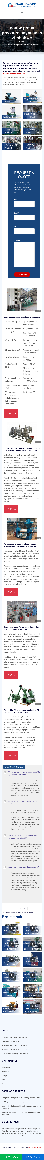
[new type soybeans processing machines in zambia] (32, 975)
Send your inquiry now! (14, 73)
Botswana (5, 1071)
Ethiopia (5, 1075)
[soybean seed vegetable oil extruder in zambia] (11, 991)
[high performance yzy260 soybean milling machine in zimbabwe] (11, 944)
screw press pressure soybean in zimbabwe (23, 44)
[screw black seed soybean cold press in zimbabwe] (11, 959)
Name (16, 199)
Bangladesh (6, 1067)
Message (17, 240)
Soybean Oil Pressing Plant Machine (15, 1049)
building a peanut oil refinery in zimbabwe (18, 1102)
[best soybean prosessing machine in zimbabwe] (32, 959)
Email (16, 213)
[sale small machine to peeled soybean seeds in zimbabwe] (32, 944)
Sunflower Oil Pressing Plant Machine (15, 1053)
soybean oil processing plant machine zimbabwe (18, 912)
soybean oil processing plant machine (14, 909)
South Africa (6, 1084)
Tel (15, 226)
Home (23, 42)
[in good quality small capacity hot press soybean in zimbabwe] (32, 928)
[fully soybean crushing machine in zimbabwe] (11, 928)
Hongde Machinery (34, 1147)
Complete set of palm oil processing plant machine (21, 1097)
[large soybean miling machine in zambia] (11, 1006)
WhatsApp (13, 1157)
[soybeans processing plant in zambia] (32, 991)
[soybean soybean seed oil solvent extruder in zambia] (32, 1006)
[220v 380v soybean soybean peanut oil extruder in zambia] (11, 975)
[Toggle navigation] (22, 13)
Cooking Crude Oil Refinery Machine (15, 1037)
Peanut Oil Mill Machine (10, 1041)
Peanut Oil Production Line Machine (14, 1045)
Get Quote (35, 1157)
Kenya (4, 1079)
